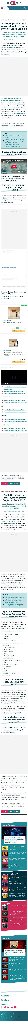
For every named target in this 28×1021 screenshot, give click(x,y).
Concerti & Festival (9, 491)
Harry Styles (14, 483)
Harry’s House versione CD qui (14, 391)
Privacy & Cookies (15, 1016)
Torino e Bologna (19, 113)
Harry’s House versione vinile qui (14, 393)
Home (2, 19)
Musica (6, 19)
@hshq (5, 198)
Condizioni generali (5, 1016)
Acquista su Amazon (19, 330)
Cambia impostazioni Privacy (8, 1017)
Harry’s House (12, 47)
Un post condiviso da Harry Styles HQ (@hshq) (14, 286)
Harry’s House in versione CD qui (14, 400)
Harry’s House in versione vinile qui (15, 402)
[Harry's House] (14, 313)
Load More (14, 818)
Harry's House (7, 320)
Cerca (22, 8)
